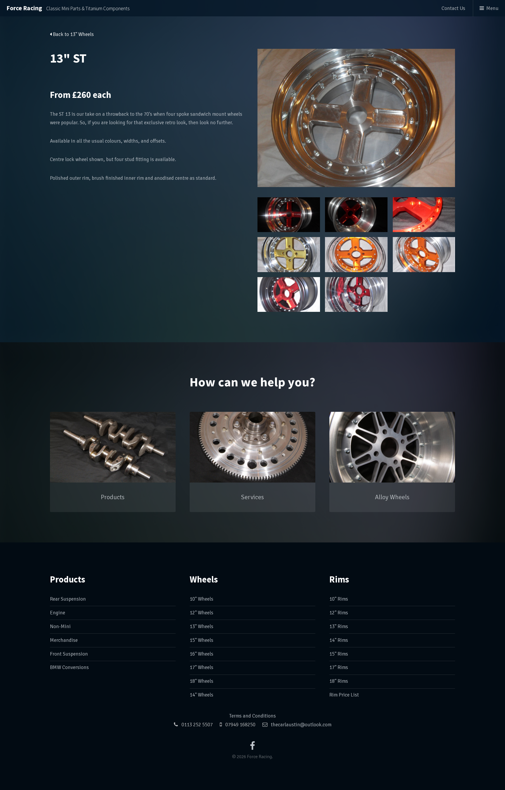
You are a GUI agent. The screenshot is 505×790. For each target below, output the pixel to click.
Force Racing (68, 8)
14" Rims (338, 640)
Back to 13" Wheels (73, 34)
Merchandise (64, 640)
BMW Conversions (69, 667)
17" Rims (338, 667)
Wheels (204, 579)
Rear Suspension (68, 599)
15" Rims (338, 654)
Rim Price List (344, 695)
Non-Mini (60, 626)
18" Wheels (201, 681)
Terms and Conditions (252, 716)
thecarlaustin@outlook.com (301, 725)
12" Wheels (201, 613)
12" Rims (338, 613)
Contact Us (453, 8)
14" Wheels (201, 695)
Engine (57, 613)
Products (67, 579)
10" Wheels (201, 599)
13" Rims (338, 626)
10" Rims (338, 599)
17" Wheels (201, 667)
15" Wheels (201, 640)
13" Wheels (201, 626)
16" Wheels (201, 654)
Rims (339, 579)
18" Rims (338, 681)
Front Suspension (69, 654)
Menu (492, 8)
